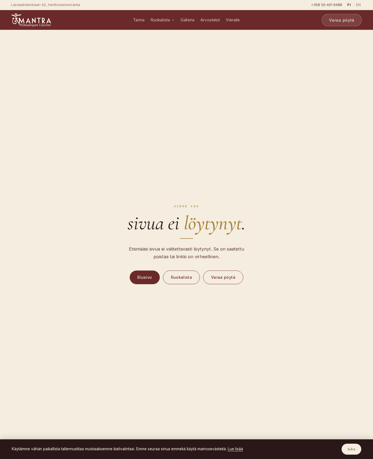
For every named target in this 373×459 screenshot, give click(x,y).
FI (349, 4)
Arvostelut (210, 19)
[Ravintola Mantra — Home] (31, 20)
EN (358, 4)
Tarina (138, 19)
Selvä (351, 449)
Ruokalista (160, 19)
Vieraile (233, 19)
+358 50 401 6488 (326, 4)
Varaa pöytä (341, 20)
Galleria (187, 19)
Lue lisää (235, 449)
